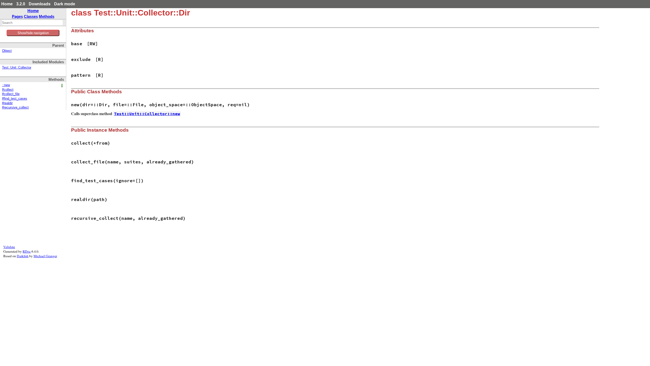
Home (7, 4)
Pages (17, 16)
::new (6, 85)
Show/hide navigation (33, 33)
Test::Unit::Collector (16, 67)
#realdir (7, 103)
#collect (7, 90)
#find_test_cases (14, 98)
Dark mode (64, 4)
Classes (31, 16)
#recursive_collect (15, 107)
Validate (9, 247)
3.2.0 (20, 4)
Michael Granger (45, 256)
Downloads (40, 4)
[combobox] (32, 22)
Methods (46, 16)
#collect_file (11, 94)
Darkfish (22, 256)
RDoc (27, 251)
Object (7, 51)
